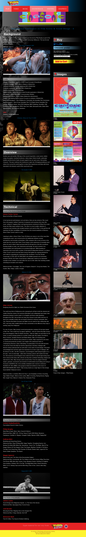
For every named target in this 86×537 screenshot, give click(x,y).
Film (7, 9)
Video (16, 9)
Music (25, 9)
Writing (50, 9)
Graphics (62, 9)
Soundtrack (37, 9)
